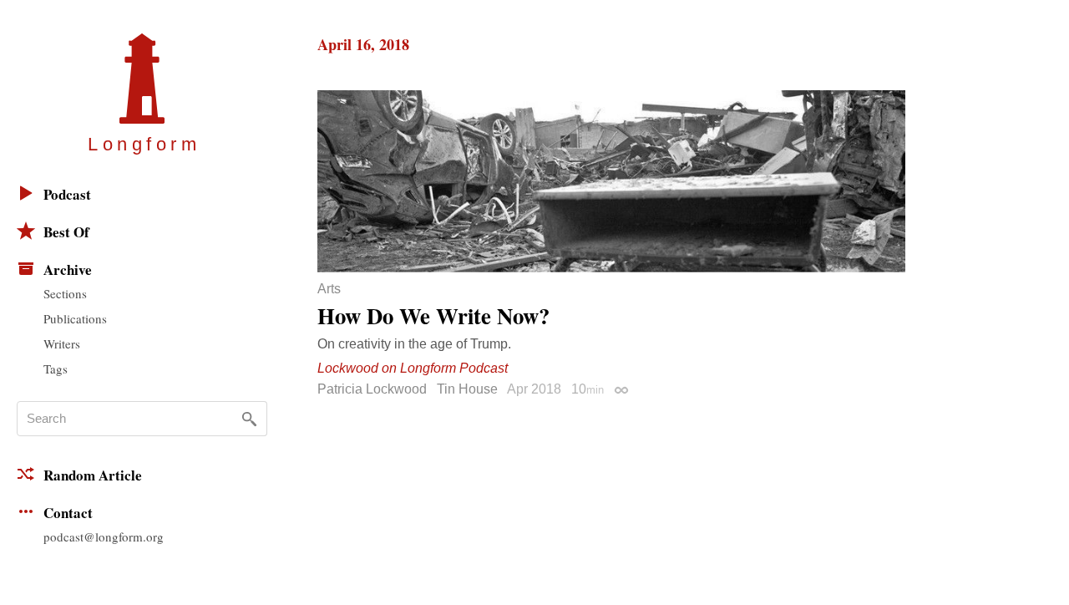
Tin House (467, 389)
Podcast (67, 194)
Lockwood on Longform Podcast (412, 368)
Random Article (92, 475)
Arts (329, 289)
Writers (61, 343)
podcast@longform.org (103, 536)
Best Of (66, 231)
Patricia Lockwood (372, 389)
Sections (65, 293)
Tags (55, 368)
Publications (75, 318)
